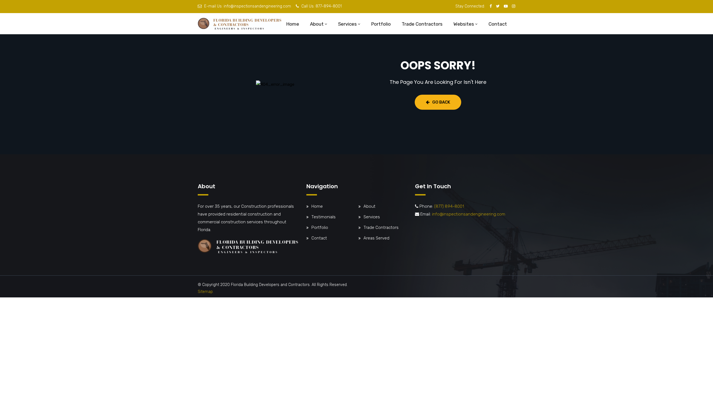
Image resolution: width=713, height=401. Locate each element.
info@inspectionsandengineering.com (257, 6)
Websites (463, 24)
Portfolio (381, 24)
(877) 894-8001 (449, 206)
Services (347, 24)
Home (292, 24)
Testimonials (323, 216)
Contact (498, 24)
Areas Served (376, 238)
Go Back (441, 102)
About (317, 24)
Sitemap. (206, 291)
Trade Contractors (422, 24)
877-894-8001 (329, 6)
